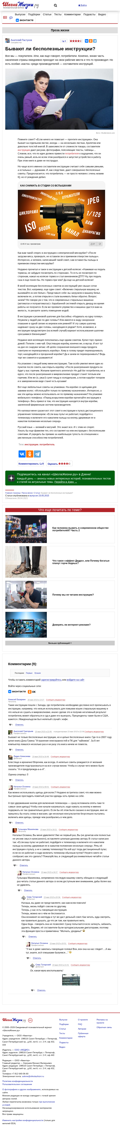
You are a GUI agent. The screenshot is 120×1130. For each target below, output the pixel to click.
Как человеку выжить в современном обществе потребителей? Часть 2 (80, 529)
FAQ (80, 1024)
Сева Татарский (34, 897)
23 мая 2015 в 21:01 (60, 965)
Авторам (82, 1029)
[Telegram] (95, 41)
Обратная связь (104, 1027)
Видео (102, 14)
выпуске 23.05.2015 (39, 495)
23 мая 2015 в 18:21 (48, 830)
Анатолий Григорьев (23, 731)
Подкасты (89, 14)
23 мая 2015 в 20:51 (58, 944)
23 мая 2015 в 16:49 (40, 757)
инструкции (24, 150)
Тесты (57, 14)
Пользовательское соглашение (17, 1084)
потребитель (47, 444)
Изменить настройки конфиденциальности (22, 1120)
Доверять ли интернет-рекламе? (71, 624)
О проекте (83, 1019)
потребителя (72, 153)
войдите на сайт (75, 680)
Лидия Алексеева (22, 756)
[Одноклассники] (90, 41)
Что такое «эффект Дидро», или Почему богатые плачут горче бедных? (80, 561)
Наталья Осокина (22, 786)
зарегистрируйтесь (51, 680)
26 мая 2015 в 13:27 (36, 700)
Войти (83, 5)
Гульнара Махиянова (28, 829)
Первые (29, 673)
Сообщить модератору (55, 700)
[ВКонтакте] (86, 41)
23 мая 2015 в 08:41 (40, 787)
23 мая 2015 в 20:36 (52, 897)
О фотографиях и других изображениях (21, 1089)
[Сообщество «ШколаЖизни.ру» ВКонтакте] (24, 20)
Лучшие (37, 673)
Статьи (47, 14)
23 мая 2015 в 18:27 (49, 872)
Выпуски (20, 14)
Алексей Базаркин (17, 699)
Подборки (34, 14)
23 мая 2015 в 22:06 (43, 732)
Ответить (19, 725)
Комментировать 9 (31, 464)
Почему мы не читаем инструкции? (73, 594)
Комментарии (72, 14)
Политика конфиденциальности (17, 1081)
